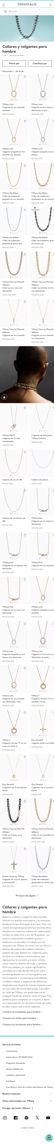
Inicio (4, 55)
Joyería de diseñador (16, 55)
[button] (3, 5)
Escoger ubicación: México (16, 1108)
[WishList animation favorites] (50, 5)
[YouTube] (48, 1118)
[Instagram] (5, 1118)
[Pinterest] (27, 1118)
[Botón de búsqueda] (5, 11)
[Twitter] (37, 1118)
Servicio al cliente (11, 1044)
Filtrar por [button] (14, 63)
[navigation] (3, 5)
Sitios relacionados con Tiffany (18, 1101)
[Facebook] (16, 1118)
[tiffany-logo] (27, 5)
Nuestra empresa (11, 1093)
